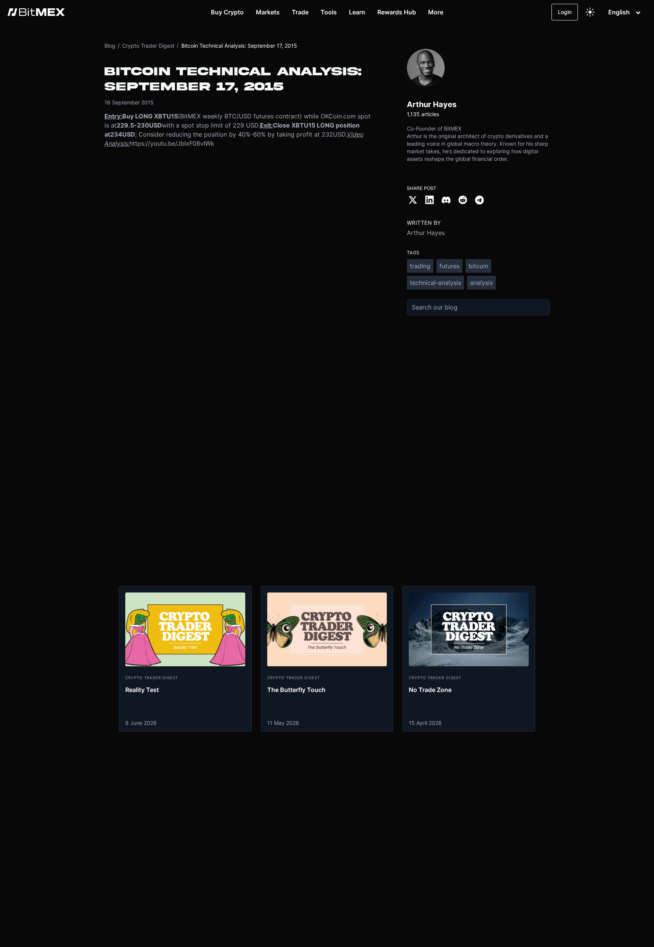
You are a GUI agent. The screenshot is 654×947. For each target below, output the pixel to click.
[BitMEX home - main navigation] (36, 12)
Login (564, 12)
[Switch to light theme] (590, 12)
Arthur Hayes (426, 232)
